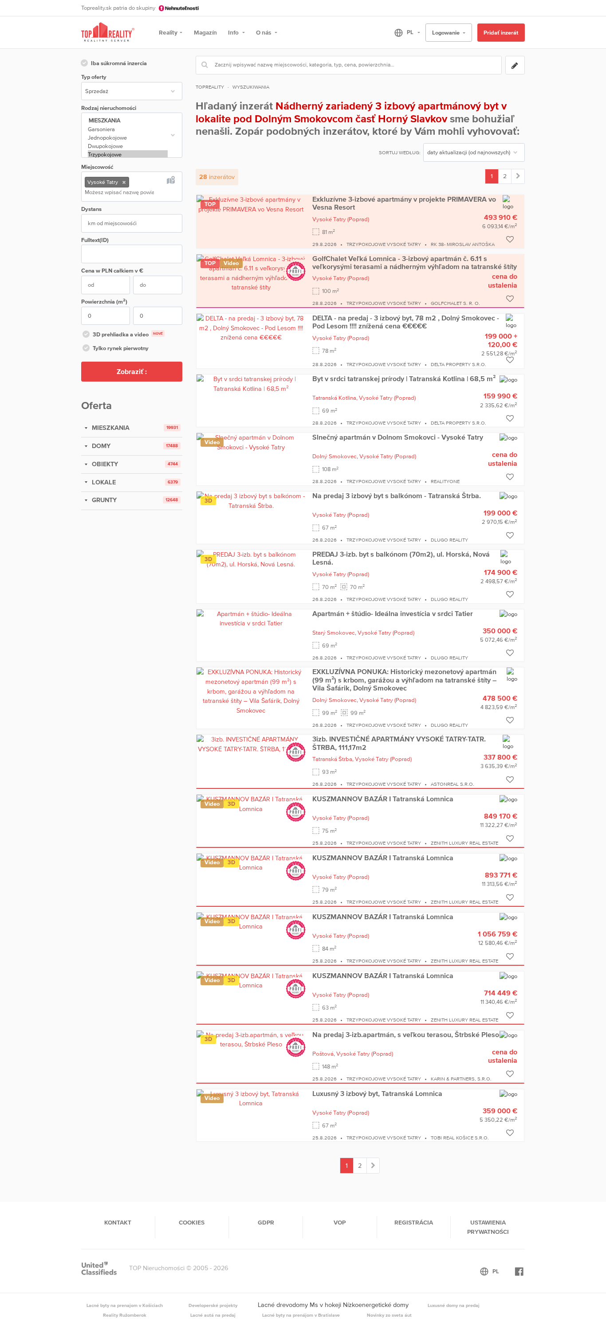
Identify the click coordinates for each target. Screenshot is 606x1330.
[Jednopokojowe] (128, 137)
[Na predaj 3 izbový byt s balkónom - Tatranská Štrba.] (251, 500)
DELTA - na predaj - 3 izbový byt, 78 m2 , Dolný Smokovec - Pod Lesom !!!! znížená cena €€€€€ (405, 322)
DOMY (100, 445)
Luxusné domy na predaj (454, 1305)
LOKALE (103, 482)
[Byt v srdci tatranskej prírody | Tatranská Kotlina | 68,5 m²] (251, 383)
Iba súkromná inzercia (119, 63)
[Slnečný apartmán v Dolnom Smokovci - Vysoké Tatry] (251, 441)
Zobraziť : (132, 371)
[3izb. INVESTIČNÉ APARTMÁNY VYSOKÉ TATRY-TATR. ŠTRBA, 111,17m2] (251, 743)
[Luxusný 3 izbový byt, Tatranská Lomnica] (251, 1098)
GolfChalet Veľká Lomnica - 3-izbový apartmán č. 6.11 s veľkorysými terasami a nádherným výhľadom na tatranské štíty (414, 262)
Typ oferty (93, 77)
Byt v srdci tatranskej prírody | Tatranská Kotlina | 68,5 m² (404, 378)
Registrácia (413, 1222)
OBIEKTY (104, 464)
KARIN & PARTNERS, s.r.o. (461, 1078)
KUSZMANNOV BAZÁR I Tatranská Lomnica (382, 799)
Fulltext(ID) (95, 240)
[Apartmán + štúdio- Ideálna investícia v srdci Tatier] (251, 618)
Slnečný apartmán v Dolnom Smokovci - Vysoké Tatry (397, 437)
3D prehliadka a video (128, 334)
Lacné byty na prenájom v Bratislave (301, 1315)
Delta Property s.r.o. (458, 364)
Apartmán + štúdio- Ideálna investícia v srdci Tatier (392, 613)
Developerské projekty (213, 1305)
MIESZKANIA (110, 427)
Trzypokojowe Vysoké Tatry (383, 244)
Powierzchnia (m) (104, 301)
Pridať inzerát (501, 32)
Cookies (192, 1222)
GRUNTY (103, 499)
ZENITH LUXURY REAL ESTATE (464, 843)
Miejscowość (97, 167)
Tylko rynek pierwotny (121, 348)
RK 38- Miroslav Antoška (463, 244)
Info (234, 32)
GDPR (266, 1222)
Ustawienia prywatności (488, 1227)
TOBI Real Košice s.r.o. (460, 1137)
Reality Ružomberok (124, 1315)
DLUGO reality (449, 539)
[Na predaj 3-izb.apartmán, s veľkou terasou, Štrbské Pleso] (251, 1039)
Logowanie (446, 32)
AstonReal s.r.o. (452, 784)
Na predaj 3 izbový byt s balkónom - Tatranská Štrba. (396, 495)
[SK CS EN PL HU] (403, 32)
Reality (168, 32)
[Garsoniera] (128, 129)
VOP (340, 1222)
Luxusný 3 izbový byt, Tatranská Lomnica (377, 1093)
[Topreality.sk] (107, 32)
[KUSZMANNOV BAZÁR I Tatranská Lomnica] (251, 803)
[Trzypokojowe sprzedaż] (518, 176)
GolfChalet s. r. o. (455, 303)
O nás (264, 32)
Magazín (205, 32)
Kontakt (117, 1222)
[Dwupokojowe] (128, 146)
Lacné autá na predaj (213, 1315)
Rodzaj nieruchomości (108, 108)
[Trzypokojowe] (128, 154)
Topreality (210, 87)
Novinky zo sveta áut (389, 1315)
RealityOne (445, 481)
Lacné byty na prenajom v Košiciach (125, 1305)
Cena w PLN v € (112, 270)
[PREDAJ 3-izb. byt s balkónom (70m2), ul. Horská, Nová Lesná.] (251, 558)
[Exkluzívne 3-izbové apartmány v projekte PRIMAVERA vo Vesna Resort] (251, 203)
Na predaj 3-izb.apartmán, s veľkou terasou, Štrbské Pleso (405, 1034)
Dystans (91, 209)
